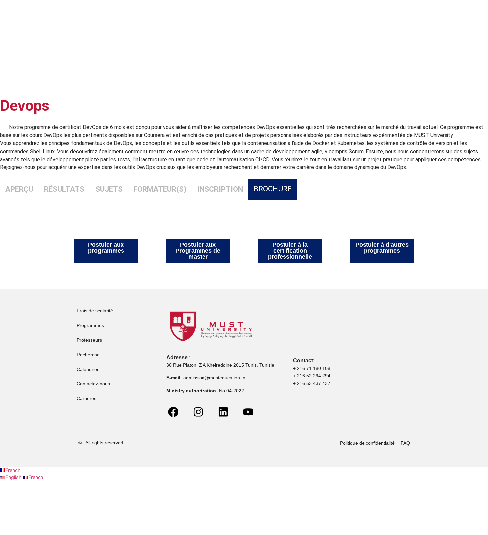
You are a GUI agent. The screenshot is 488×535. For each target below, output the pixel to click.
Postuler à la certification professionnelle (290, 250)
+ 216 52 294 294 (311, 375)
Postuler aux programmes (106, 247)
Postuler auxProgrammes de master (197, 250)
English (14, 477)
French (13, 470)
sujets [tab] (108, 189)
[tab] (272, 189)
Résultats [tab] (64, 189)
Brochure (273, 188)
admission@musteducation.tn (215, 377)
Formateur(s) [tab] (159, 189)
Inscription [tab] (220, 189)
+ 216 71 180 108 (311, 368)
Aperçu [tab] (19, 189)
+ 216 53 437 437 (311, 383)
